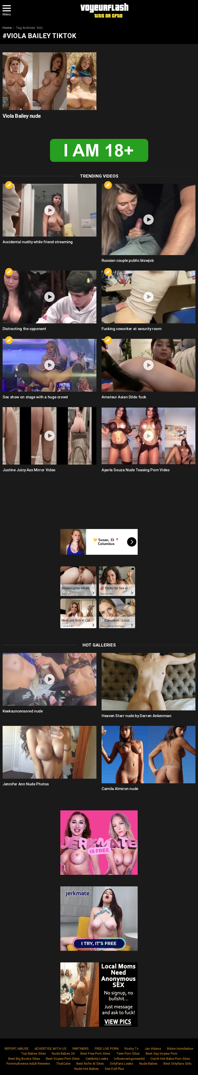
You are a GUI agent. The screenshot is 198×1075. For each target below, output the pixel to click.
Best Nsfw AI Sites (90, 1063)
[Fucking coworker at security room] (148, 297)
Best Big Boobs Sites (24, 1059)
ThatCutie (63, 1063)
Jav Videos (152, 1049)
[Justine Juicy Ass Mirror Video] (49, 436)
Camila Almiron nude (120, 788)
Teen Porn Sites (128, 1053)
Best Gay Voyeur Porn (161, 1053)
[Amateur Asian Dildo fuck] (148, 365)
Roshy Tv (131, 1049)
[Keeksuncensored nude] (49, 679)
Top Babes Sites (33, 1053)
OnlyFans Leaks (121, 1063)
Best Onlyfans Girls (177, 1063)
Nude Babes (148, 1063)
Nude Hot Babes (86, 1069)
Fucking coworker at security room (132, 328)
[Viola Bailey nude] (49, 81)
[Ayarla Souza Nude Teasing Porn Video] (148, 436)
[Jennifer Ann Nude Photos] (49, 752)
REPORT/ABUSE (17, 1049)
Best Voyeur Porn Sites (63, 1059)
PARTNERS (80, 1049)
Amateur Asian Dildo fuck (124, 397)
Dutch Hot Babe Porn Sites (170, 1059)
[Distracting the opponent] (49, 297)
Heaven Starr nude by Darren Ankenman (136, 715)
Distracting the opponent (24, 328)
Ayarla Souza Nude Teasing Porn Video (136, 470)
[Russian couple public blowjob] (148, 219)
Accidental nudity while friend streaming (38, 242)
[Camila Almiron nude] (148, 754)
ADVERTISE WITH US (51, 1049)
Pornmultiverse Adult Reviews (28, 1063)
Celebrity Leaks (97, 1059)
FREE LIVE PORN (107, 1049)
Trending (9, 185)
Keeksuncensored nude (23, 711)
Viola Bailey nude (22, 116)
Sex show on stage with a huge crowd (35, 397)
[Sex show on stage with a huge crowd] (49, 365)
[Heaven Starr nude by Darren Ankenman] (148, 681)
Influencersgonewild (129, 1059)
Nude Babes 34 (63, 1053)
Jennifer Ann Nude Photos (26, 784)
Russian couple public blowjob (128, 260)
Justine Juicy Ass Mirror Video (29, 470)
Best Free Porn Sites (95, 1053)
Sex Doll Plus (114, 1069)
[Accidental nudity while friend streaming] (49, 210)
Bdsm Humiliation (180, 1049)
